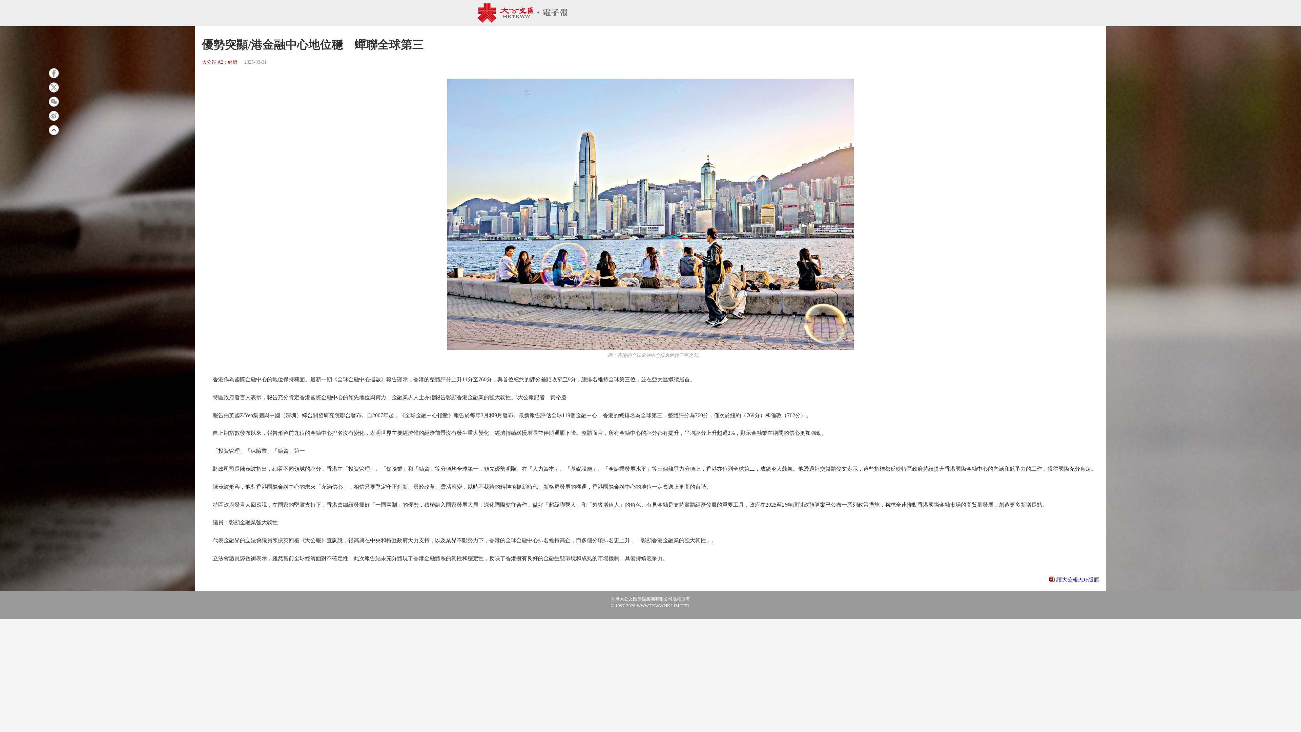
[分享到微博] (54, 116)
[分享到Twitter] (54, 87)
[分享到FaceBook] (54, 73)
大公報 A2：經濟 (220, 62)
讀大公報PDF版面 (1077, 580)
